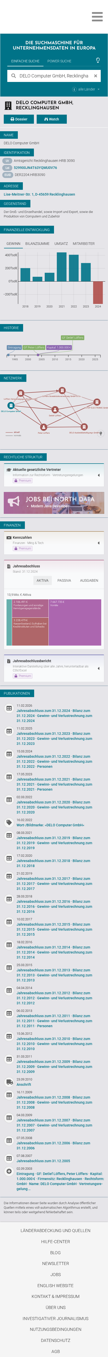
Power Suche (59, 61)
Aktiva (42, 580)
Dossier (21, 119)
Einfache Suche (25, 61)
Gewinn (13, 244)
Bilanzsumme (37, 244)
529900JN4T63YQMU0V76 (35, 168)
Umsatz (61, 244)
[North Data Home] (32, 16)
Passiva (64, 580)
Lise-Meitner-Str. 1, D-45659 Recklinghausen (39, 194)
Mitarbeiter (84, 244)
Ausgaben (89, 580)
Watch (53, 119)
